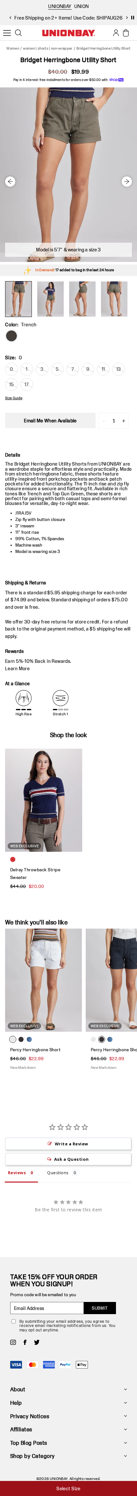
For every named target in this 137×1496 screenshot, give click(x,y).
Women (12, 48)
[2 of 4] (50, 299)
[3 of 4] (82, 299)
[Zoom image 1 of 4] (68, 174)
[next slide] (127, 17)
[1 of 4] (18, 299)
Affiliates (21, 1429)
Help (16, 1403)
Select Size (68, 1488)
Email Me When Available (50, 420)
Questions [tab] (57, 1172)
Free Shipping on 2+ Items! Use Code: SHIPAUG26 (68, 17)
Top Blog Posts (28, 1443)
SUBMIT (100, 1308)
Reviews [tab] (17, 1172)
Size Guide (13, 398)
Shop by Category (32, 1456)
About (17, 1389)
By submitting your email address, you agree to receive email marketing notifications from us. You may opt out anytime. (67, 1325)
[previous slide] (10, 17)
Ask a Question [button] (71, 1159)
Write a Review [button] (71, 1144)
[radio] (11, 335)
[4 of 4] (114, 299)
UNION (81, 6)
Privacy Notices (29, 1416)
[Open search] (18, 33)
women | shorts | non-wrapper (47, 48)
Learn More (17, 668)
